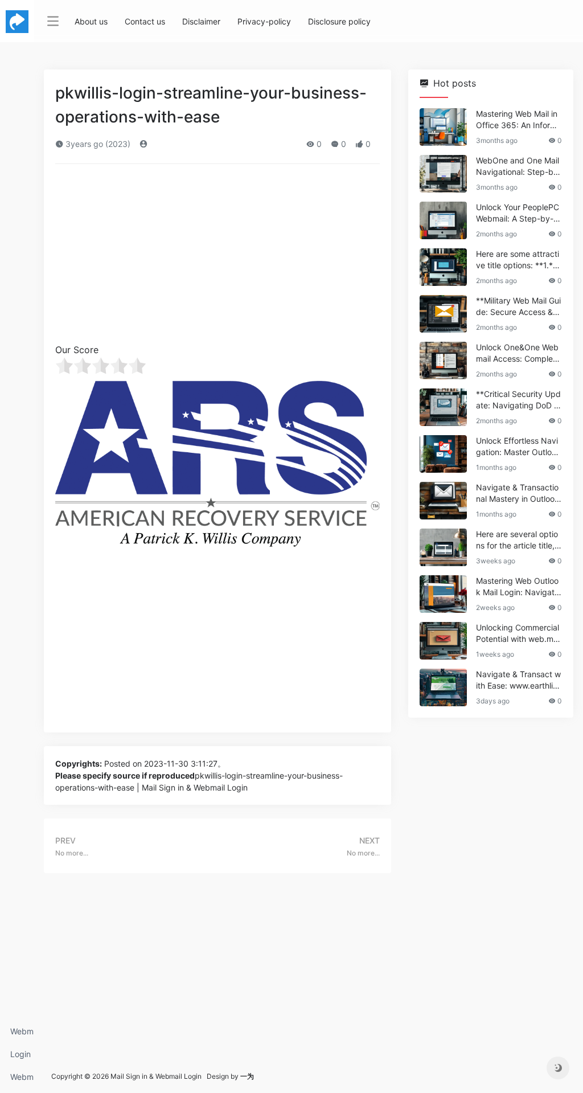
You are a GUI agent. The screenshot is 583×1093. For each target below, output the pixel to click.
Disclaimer (201, 21)
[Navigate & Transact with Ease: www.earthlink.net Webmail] (443, 687)
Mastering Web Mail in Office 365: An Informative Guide (518, 120)
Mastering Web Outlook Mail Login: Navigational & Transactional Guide (518, 587)
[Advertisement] (217, 257)
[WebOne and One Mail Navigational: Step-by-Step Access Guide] (443, 174)
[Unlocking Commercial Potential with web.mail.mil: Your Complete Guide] (443, 641)
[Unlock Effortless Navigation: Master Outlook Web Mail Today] (443, 454)
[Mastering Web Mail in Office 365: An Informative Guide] (443, 127)
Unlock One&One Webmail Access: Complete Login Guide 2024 (518, 353)
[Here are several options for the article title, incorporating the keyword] (443, 547)
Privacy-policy (264, 21)
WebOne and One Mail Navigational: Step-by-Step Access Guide (518, 166)
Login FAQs (20, 1057)
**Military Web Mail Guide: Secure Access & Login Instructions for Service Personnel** (518, 307)
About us (91, 21)
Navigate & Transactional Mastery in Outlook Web (517, 493)
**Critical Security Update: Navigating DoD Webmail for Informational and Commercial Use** (518, 400)
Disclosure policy (339, 21)
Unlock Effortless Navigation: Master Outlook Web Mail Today (518, 447)
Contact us (145, 21)
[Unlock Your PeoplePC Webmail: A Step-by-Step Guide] (443, 220)
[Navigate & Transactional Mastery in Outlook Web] (443, 500)
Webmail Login (22, 1034)
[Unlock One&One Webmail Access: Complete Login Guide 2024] (443, 360)
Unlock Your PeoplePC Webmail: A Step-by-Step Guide (518, 213)
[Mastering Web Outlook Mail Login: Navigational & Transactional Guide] (443, 594)
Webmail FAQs (22, 1080)
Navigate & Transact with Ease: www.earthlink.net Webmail (518, 680)
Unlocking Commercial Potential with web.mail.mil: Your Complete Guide (518, 634)
